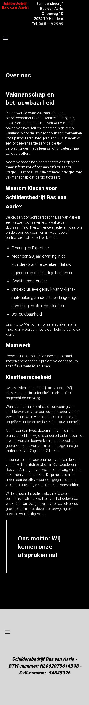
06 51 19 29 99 (51, 24)
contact (44, 162)
